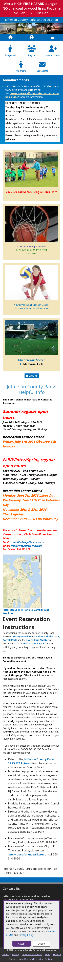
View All (32, 375)
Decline (41, 943)
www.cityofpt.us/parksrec (26, 854)
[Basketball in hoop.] (31, 223)
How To (57, 954)
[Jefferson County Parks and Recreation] (31, 28)
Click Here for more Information (31, 308)
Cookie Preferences (32, 954)
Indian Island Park (33, 643)
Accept (21, 943)
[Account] (32, 37)
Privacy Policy (26, 934)
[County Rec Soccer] (31, 169)
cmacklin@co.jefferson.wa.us (27, 542)
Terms (5, 954)
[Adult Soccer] (31, 337)
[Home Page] (10, 37)
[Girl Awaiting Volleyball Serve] (31, 282)
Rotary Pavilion (22, 636)
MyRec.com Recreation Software (38, 958)
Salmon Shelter (45, 636)
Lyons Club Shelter (37, 640)
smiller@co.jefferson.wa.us (26, 545)
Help (47, 954)
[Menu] (52, 37)
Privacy (15, 954)
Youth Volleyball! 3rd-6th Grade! (31, 304)
